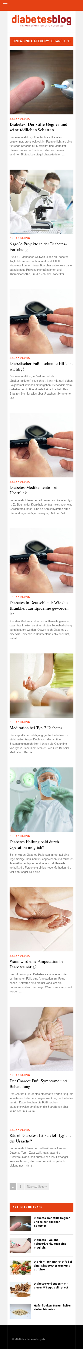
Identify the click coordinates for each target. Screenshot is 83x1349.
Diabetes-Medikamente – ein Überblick (35, 490)
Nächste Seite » (37, 1186)
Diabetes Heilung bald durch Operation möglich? (34, 844)
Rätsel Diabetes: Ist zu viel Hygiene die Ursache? (41, 1138)
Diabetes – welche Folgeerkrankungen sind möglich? (50, 1243)
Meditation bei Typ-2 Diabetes (36, 728)
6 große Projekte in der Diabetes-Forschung (38, 246)
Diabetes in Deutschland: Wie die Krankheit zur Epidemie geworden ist (39, 608)
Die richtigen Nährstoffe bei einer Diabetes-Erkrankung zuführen (53, 1265)
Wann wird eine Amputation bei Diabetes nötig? (37, 964)
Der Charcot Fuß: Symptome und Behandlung (38, 1083)
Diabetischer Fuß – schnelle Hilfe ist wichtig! (41, 366)
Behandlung (20, 118)
